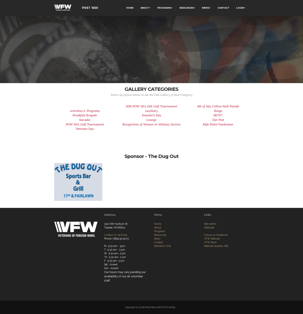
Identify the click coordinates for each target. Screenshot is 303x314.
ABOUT (144, 8)
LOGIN (240, 8)
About (157, 227)
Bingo (218, 111)
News (157, 238)
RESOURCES (187, 8)
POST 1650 (90, 7)
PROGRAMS (164, 8)
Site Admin (210, 223)
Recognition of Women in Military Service (151, 124)
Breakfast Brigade (85, 115)
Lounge (151, 120)
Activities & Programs (85, 111)
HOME (129, 8)
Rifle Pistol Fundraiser (218, 124)
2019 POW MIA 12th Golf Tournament (151, 106)
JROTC (218, 115)
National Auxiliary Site (216, 246)
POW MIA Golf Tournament (85, 124)
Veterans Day (85, 129)
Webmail (209, 227)
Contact (158, 242)
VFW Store (210, 242)
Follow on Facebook (216, 235)
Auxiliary (151, 111)
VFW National (212, 238)
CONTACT (223, 8)
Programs (159, 231)
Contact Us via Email (115, 235)
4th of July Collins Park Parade (218, 106)
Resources (160, 235)
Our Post (218, 120)
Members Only (162, 246)
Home (157, 223)
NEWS (205, 8)
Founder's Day (151, 115)
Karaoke (84, 120)
